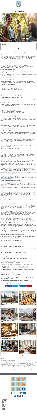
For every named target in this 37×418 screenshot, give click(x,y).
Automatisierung (23, 360)
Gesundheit (2, 364)
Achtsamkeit (3, 360)
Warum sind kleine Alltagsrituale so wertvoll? (8, 338)
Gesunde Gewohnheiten (34, 363)
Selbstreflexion (20, 366)
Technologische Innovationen (5, 369)
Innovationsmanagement (17, 364)
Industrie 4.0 (12, 364)
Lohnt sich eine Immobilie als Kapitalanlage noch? (27, 320)
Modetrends (13, 365)
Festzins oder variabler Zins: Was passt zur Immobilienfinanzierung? (8, 353)
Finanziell (4, 400)
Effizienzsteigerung (31, 362)
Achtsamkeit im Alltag (10, 360)
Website (3, 413)
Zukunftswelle (4, 399)
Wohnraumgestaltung (28, 369)
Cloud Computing (28, 360)
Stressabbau (26, 366)
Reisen (3, 406)
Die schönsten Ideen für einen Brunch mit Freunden (27, 306)
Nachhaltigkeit (24, 365)
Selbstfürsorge (14, 366)
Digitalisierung (23, 362)
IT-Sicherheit (27, 364)
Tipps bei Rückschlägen (4, 94)
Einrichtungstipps (2, 363)
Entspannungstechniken (15, 363)
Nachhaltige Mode (18, 365)
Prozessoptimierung (3, 366)
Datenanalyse (33, 360)
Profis (3, 405)
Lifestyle (3, 402)
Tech (3, 407)
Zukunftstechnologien (16, 370)
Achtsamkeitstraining (18, 360)
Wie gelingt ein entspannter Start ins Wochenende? (27, 355)
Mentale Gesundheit (7, 365)
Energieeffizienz (7, 363)
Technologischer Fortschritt (15, 369)
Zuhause (3, 408)
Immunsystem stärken (7, 364)
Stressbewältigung (4, 368)
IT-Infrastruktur (23, 364)
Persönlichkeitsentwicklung (30, 365)
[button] (18, 9)
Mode (3, 403)
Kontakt (3, 409)
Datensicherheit (2, 362)
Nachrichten (4, 404)
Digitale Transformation (12, 362)
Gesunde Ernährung (26, 363)
